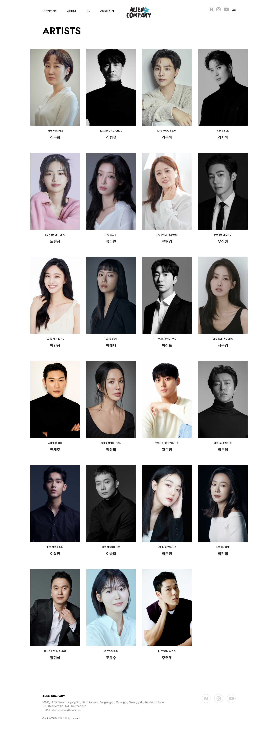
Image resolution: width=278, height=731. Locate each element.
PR (88, 11)
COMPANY (49, 11)
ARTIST (71, 11)
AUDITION (107, 11)
